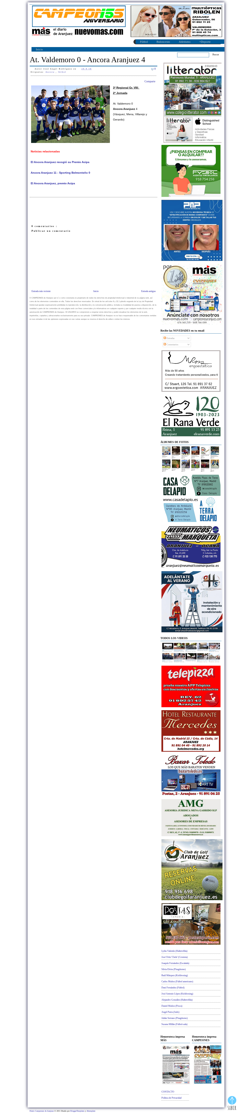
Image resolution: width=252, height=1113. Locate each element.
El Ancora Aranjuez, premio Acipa (53, 183)
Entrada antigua (148, 291)
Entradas (170, 338)
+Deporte (205, 41)
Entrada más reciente (41, 291)
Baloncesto (163, 41)
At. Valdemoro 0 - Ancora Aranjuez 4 (87, 59)
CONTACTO (167, 1091)
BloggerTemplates (77, 1111)
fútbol (62, 72)
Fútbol (144, 41)
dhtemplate (91, 1111)
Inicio (39, 49)
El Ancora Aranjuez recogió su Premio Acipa (60, 162)
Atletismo (185, 41)
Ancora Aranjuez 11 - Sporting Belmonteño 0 (60, 172)
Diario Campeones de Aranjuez (42, 1111)
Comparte (150, 81)
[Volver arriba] (232, 1103)
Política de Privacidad (171, 1097)
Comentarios (172, 344)
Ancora (50, 72)
